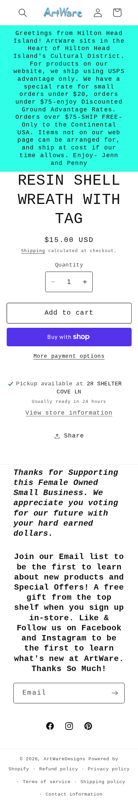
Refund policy (58, 769)
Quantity (69, 265)
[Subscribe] (114, 693)
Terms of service (47, 781)
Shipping (33, 250)
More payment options (69, 356)
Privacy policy (109, 769)
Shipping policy (102, 781)
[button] (22, 12)
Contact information (74, 794)
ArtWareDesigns (64, 759)
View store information (68, 413)
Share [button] (74, 435)
